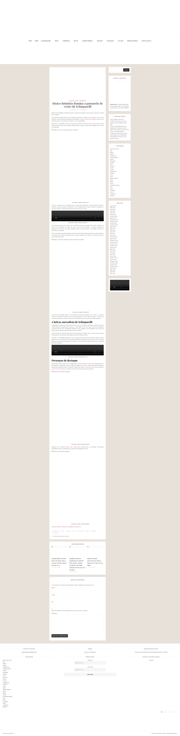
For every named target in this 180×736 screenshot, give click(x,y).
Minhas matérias (132, 41)
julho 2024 (112, 249)
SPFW (111, 192)
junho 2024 (112, 251)
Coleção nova (113, 155)
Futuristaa (68, 531)
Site (52, 601)
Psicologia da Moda (114, 185)
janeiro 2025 (113, 238)
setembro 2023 (114, 266)
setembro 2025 (114, 225)
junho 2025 (112, 230)
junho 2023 (112, 271)
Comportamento (87, 41)
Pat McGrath (74, 325)
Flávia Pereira (78, 526)
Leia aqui (151, 660)
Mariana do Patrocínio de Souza (61, 536)
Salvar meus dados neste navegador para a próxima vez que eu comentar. (70, 610)
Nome (53, 587)
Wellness (100, 41)
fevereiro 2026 (113, 216)
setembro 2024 (114, 245)
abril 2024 (112, 254)
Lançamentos (113, 171)
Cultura (120, 41)
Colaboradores (46, 41)
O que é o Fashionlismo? (90, 652)
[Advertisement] (90, 53)
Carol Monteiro (62, 369)
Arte (111, 150)
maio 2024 (112, 252)
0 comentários (83, 109)
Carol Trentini (83, 365)
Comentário (54, 613)
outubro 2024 (113, 244)
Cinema (112, 154)
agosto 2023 (113, 268)
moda (73, 531)
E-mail (53, 594)
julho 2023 (112, 270)
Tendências (66, 41)
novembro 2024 (114, 242)
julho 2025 (112, 228)
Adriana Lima (91, 365)
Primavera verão (80, 531)
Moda (56, 41)
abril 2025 (112, 233)
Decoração (110, 41)
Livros (111, 174)
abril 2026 (112, 212)
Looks (111, 176)
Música (111, 181)
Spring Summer (55, 533)
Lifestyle (112, 173)
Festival (112, 169)
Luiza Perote (55, 369)
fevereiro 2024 (113, 257)
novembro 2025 (114, 221)
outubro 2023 (113, 264)
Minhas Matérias (114, 178)
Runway (87, 531)
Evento (111, 168)
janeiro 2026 (113, 218)
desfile (63, 531)
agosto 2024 (113, 247)
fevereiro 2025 (113, 237)
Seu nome (90, 660)
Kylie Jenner (77, 447)
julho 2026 (112, 207)
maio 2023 (112, 273)
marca (74, 227)
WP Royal (11, 733)
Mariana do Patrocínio (62, 526)
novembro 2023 (114, 263)
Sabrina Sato (69, 447)
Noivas (111, 183)
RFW (111, 187)
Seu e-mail (90, 667)
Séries (111, 188)
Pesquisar (126, 69)
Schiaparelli (72, 117)
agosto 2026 (113, 206)
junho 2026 (112, 209)
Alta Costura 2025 (114, 149)
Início (30, 41)
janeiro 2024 (113, 259)
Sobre (36, 41)
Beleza (76, 41)
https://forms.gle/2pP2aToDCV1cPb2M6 (157, 652)
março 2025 (113, 235)
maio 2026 (112, 211)
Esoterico (112, 166)
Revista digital (146, 41)
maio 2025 (112, 231)
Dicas (111, 164)
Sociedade (112, 190)
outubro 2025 (113, 223)
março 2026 (113, 214)
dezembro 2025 (114, 219)
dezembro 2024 (114, 240)
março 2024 (113, 256)
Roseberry (66, 316)
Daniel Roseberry (92, 119)
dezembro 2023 (114, 261)
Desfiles (71, 100)
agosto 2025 (113, 226)
